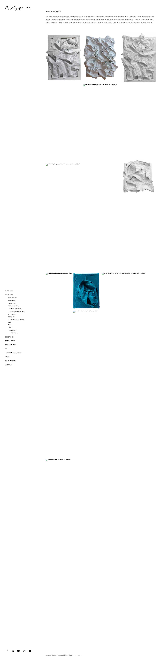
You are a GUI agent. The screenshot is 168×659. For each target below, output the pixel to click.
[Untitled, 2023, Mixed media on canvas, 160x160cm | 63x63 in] (129, 365)
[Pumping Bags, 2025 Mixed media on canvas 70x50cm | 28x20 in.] (138, 57)
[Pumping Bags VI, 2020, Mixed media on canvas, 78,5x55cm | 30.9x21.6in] (101, 57)
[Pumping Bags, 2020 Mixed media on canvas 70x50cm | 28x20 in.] (63, 57)
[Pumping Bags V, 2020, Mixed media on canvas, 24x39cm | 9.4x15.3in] (63, 176)
